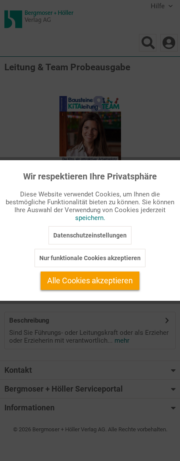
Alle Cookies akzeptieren (90, 280)
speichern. (90, 218)
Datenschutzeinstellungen (90, 235)
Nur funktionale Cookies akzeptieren (90, 258)
